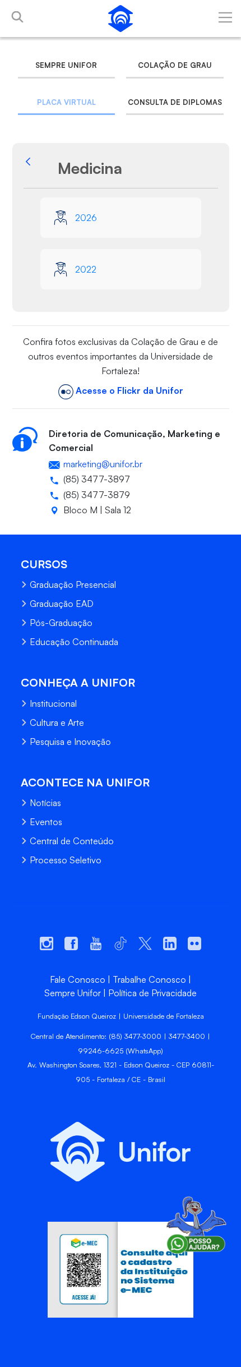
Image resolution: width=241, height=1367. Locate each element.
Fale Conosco (77, 979)
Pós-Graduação (61, 622)
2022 (85, 269)
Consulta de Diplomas (175, 102)
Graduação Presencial (73, 584)
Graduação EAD (62, 603)
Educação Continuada (74, 641)
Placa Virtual (66, 102)
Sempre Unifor (66, 65)
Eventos (46, 821)
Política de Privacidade (152, 992)
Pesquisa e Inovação (70, 741)
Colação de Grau (175, 65)
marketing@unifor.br (102, 464)
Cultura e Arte (57, 722)
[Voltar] (39, 168)
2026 (86, 217)
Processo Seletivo (65, 860)
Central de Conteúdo (72, 840)
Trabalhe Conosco (149, 979)
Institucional (53, 703)
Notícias (45, 802)
